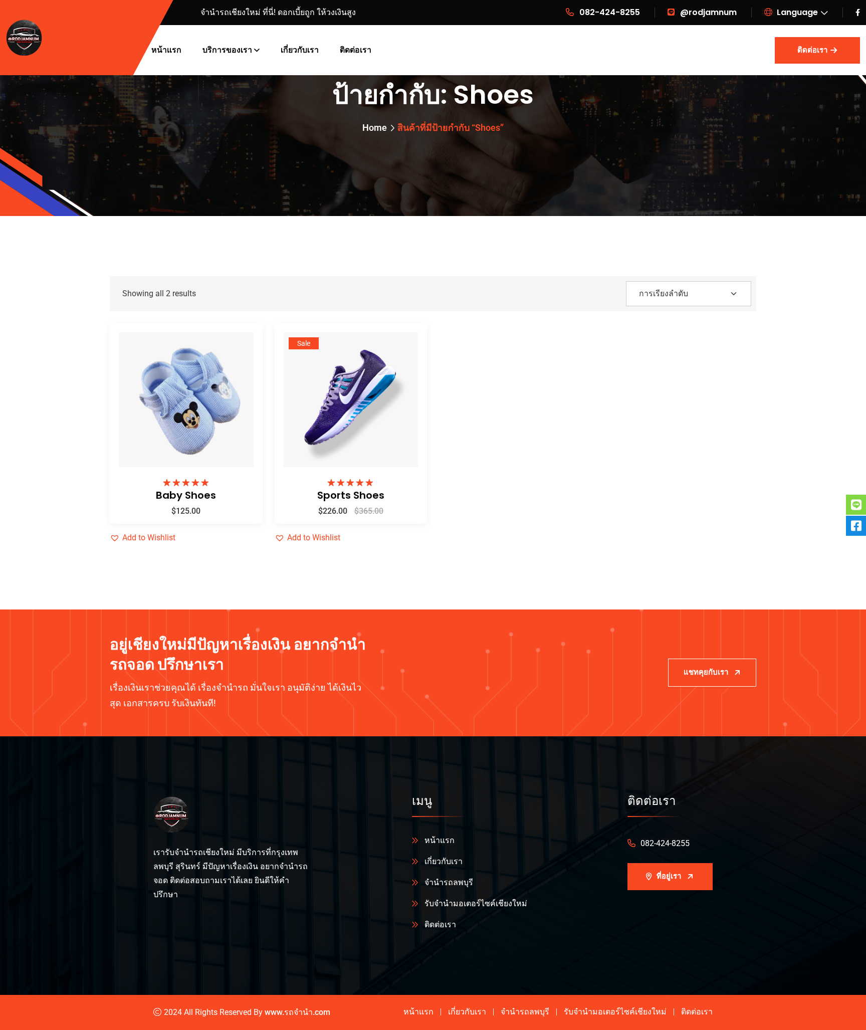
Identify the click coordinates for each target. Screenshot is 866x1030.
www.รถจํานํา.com (297, 1012)
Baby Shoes (186, 495)
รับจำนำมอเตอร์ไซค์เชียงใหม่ (475, 903)
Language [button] (796, 12)
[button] (239, 399)
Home (374, 127)
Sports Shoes (350, 495)
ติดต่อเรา (355, 50)
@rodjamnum (708, 12)
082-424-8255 (609, 12)
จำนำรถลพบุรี (448, 882)
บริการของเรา (227, 50)
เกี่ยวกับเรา (300, 50)
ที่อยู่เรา (669, 876)
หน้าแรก (166, 50)
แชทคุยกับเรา (706, 672)
